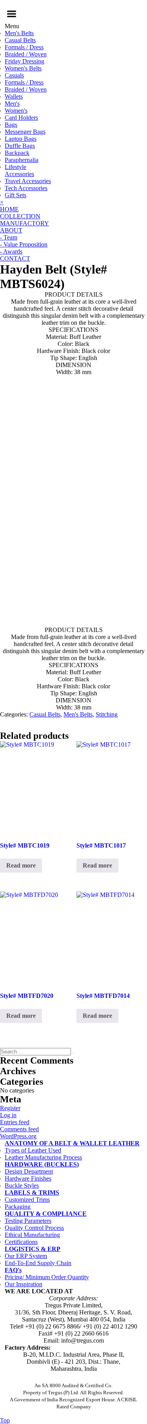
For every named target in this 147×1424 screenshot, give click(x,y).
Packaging (18, 1206)
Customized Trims (27, 1199)
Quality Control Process (34, 1227)
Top (5, 1420)
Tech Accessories (26, 188)
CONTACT (15, 258)
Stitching (107, 714)
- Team (8, 237)
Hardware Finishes (28, 1178)
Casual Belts (20, 40)
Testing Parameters (28, 1220)
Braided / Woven (26, 54)
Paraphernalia (21, 160)
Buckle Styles (22, 1185)
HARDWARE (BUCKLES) (42, 1164)
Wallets (14, 96)
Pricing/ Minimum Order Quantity (47, 1277)
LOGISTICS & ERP (32, 1249)
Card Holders (21, 117)
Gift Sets (15, 195)
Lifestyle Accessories (19, 170)
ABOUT (11, 230)
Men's (12, 103)
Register (10, 1108)
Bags (11, 124)
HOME (9, 209)
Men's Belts (19, 33)
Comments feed (19, 1129)
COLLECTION (20, 216)
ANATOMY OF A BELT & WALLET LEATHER (72, 1143)
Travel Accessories (28, 181)
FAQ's (13, 1270)
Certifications (21, 1242)
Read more (21, 865)
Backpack (17, 152)
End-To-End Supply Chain (38, 1263)
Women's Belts (23, 68)
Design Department (29, 1171)
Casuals (14, 75)
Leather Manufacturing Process (43, 1157)
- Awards (11, 251)
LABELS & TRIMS (32, 1192)
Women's (16, 110)
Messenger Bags (25, 131)
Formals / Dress (24, 47)
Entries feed (14, 1122)
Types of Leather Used (33, 1150)
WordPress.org (18, 1136)
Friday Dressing (24, 61)
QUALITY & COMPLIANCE (46, 1213)
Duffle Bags (20, 145)
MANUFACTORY (24, 223)
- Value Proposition (23, 244)
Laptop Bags (20, 138)
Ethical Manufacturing (32, 1234)
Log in (8, 1115)
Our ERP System (26, 1256)
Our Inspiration (23, 1284)
